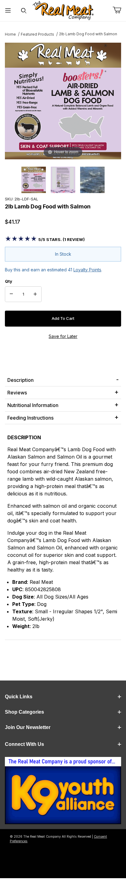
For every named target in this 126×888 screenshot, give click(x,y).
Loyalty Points (87, 269)
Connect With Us (24, 744)
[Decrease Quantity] (11, 294)
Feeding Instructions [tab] (30, 418)
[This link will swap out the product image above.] (63, 100)
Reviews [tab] (17, 393)
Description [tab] (20, 380)
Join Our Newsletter (27, 727)
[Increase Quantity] (35, 294)
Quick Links (18, 696)
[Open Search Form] (24, 11)
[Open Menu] (8, 11)
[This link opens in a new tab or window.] (63, 792)
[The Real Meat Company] (62, 10)
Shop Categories (24, 712)
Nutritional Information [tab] (32, 405)
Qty (8, 281)
